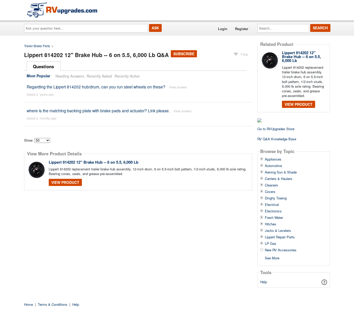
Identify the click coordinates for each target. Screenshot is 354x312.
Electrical (272, 204)
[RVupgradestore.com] (62, 9)
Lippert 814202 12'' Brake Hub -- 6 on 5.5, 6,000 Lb (93, 162)
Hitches (270, 224)
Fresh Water (274, 217)
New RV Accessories (280, 250)
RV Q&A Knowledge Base (276, 138)
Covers (270, 191)
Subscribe (183, 53)
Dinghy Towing (276, 198)
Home (28, 304)
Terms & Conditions (52, 304)
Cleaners (271, 185)
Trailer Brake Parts (37, 46)
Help (263, 281)
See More (272, 257)
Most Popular (38, 76)
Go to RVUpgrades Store (275, 128)
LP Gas (270, 243)
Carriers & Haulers (278, 179)
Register (241, 28)
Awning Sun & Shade (281, 172)
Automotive (273, 166)
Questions (43, 66)
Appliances (273, 159)
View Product (65, 182)
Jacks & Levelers (278, 230)
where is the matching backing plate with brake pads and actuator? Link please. (98, 110)
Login (222, 28)
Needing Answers (69, 76)
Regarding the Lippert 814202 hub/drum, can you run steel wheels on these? (96, 86)
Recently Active (127, 76)
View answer (178, 87)
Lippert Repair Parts (280, 237)
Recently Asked (99, 76)
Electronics (273, 211)
